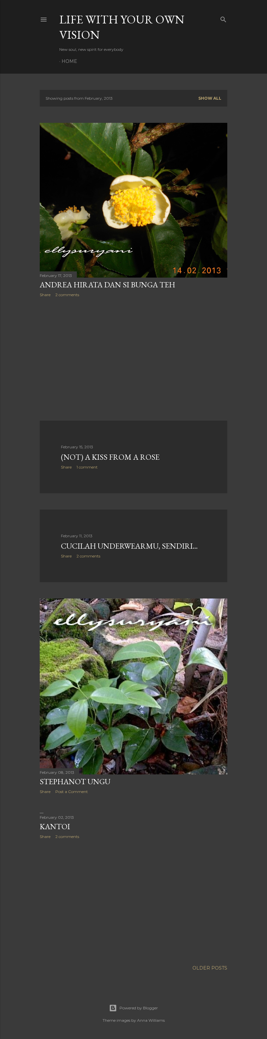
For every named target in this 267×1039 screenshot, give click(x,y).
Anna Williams (151, 1020)
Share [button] (45, 294)
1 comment (87, 467)
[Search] (223, 18)
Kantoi (55, 826)
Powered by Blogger (138, 1007)
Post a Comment (71, 791)
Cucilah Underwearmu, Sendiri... (129, 546)
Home (69, 61)
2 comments (67, 294)
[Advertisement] (133, 359)
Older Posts (209, 968)
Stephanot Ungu (75, 781)
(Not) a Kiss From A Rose (110, 457)
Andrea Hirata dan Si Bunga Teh (107, 285)
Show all (209, 98)
